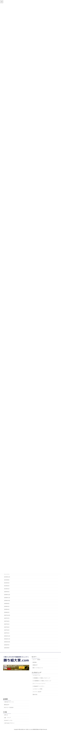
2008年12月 (7, 594)
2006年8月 (6, 647)
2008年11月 (7, 597)
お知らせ (6, 714)
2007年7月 (6, 618)
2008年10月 (7, 600)
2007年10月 (7, 615)
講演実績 (34, 662)
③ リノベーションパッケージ (39, 683)
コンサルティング (36, 675)
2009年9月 (6, 591)
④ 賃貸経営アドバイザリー (38, 686)
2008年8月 (6, 603)
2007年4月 (6, 627)
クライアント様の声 (37, 691)
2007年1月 (6, 633)
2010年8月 (6, 580)
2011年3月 (6, 574)
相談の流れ (35, 694)
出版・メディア (7, 717)
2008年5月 (6, 606)
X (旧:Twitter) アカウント (9, 723)
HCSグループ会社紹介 (9, 707)
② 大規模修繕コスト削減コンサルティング (42, 680)
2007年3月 (6, 630)
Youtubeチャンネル (8, 720)
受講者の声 (35, 665)
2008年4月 (6, 609)
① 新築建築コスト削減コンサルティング (41, 678)
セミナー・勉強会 (36, 659)
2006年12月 (7, 636)
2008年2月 (6, 612)
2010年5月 (6, 582)
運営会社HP (6, 704)
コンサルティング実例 (37, 689)
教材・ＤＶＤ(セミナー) (38, 667)
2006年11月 (7, 639)
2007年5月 (6, 624)
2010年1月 (6, 588)
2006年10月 (7, 642)
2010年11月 (7, 577)
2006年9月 (6, 644)
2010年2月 (6, 585)
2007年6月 (6, 621)
